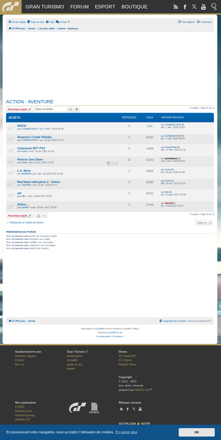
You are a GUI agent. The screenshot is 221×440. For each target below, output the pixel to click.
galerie (71, 368)
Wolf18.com (142, 389)
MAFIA (21, 125)
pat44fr (25, 207)
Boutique (134, 6)
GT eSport (125, 360)
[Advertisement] (110, 63)
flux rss (19, 364)
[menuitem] (35, 22)
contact (19, 360)
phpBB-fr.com (115, 332)
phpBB (99, 328)
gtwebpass (171, 158)
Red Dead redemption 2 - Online (38, 182)
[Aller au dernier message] (183, 124)
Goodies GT (22, 419)
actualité (72, 360)
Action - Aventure (30, 101)
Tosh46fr (26, 185)
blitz (23, 196)
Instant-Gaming (24, 415)
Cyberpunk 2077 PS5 (31, 148)
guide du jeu (74, 364)
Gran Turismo (44, 6)
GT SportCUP (127, 356)
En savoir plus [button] (126, 432)
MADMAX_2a (28, 173)
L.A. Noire (24, 170)
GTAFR (19, 407)
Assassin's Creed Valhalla (34, 137)
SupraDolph (171, 147)
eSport (105, 6)
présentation (74, 356)
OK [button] (196, 432)
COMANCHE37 (29, 128)
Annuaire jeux (23, 411)
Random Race (127, 364)
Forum (79, 6)
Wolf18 (169, 203)
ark (19, 193)
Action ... (23, 204)
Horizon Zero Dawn (30, 159)
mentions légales (25, 356)
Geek (24, 151)
